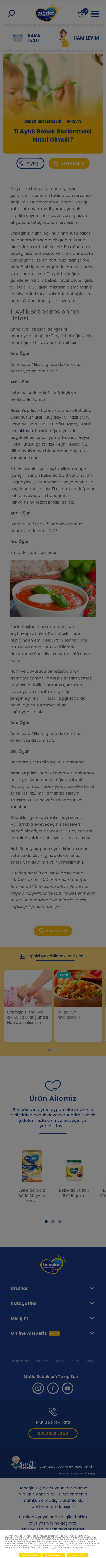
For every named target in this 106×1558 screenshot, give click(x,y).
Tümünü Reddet (30, 1555)
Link (80, 1547)
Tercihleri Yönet (77, 1555)
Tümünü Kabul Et (53, 1555)
